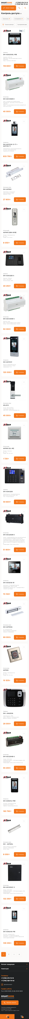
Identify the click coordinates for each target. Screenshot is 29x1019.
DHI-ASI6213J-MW (9, 801)
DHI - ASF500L (8, 844)
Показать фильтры (9, 24)
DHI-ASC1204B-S (9, 319)
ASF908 (5, 670)
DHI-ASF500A (7, 627)
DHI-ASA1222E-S (8, 275)
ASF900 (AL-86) (8, 448)
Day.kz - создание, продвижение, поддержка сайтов (10, 1010)
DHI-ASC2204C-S (9, 887)
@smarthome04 (8, 984)
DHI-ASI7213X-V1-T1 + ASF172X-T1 (10, 145)
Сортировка (22, 24)
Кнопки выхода (6, 230)
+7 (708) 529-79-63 (21, 4)
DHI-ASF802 (7, 189)
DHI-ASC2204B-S (9, 756)
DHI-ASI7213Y (7, 362)
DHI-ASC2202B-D (9, 535)
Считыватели (18, 18)
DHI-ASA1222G (8, 491)
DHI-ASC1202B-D (8, 99)
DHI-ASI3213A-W (8, 583)
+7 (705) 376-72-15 (21, 2)
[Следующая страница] (14, 954)
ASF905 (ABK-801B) (9, 232)
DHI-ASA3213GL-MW (10, 54)
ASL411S (6, 405)
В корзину (21, 66)
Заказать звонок (11, 1002)
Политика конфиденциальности (8, 1007)
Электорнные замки (7, 187)
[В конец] (19, 954)
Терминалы (5, 18)
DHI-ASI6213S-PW (9, 931)
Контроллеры (6, 316)
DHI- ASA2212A (8, 713)
